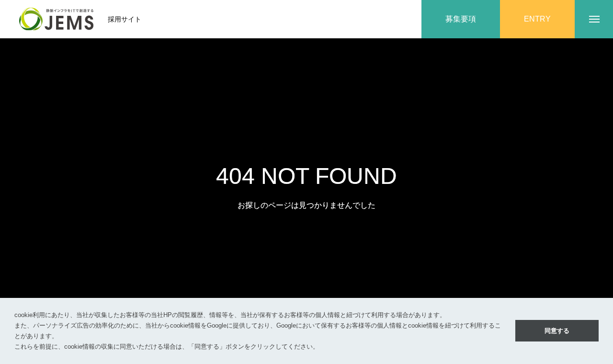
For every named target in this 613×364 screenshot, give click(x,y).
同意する (557, 330)
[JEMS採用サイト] (56, 19)
